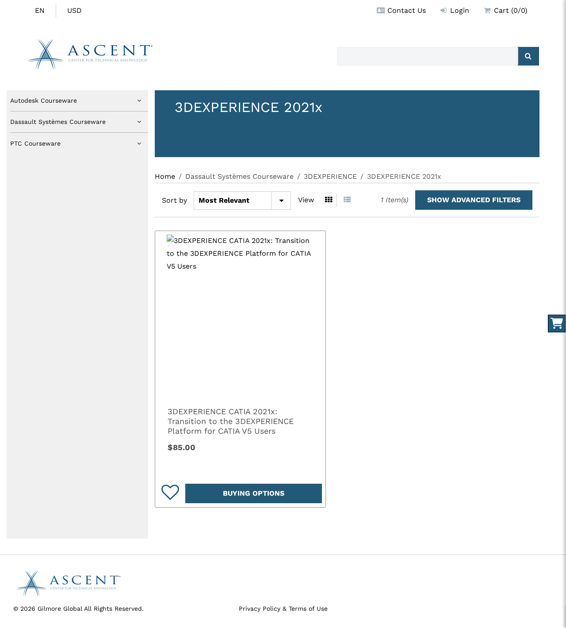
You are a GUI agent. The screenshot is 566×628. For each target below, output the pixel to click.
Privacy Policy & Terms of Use (283, 608)
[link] (240, 316)
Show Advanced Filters (473, 200)
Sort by (174, 200)
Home (165, 176)
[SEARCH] (528, 56)
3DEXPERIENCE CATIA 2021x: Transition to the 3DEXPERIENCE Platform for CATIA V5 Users (231, 421)
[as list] (347, 200)
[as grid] (329, 200)
